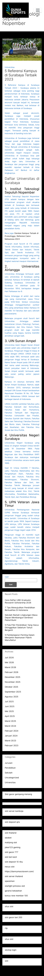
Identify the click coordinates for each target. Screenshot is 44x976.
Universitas (10, 67)
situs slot (9, 906)
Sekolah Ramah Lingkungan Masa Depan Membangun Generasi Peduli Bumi (21, 617)
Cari (7, 577)
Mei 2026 (9, 662)
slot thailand (10, 833)
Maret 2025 (10, 721)
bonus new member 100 (16, 895)
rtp (6, 928)
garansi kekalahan (13, 891)
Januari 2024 (11, 736)
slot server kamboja (14, 811)
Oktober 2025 (11, 687)
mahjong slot (11, 842)
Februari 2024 (11, 731)
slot (6, 961)
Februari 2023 (11, 745)
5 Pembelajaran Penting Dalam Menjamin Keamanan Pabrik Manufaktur (20, 637)
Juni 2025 (9, 706)
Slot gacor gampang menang (18, 794)
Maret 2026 (10, 667)
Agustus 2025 (11, 696)
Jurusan (8, 763)
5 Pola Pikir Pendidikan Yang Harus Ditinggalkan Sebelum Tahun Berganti (22, 627)
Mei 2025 (9, 711)
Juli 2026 (9, 657)
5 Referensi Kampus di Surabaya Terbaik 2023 (21, 75)
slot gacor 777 (11, 852)
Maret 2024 (10, 726)
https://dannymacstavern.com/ (19, 871)
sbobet (8, 838)
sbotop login (10, 950)
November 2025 (12, 682)
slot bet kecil (11, 857)
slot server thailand (14, 876)
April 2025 (10, 716)
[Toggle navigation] (38, 10)
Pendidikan (10, 768)
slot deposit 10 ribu (14, 862)
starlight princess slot (15, 886)
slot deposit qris (12, 822)
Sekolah (8, 773)
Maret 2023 (10, 740)
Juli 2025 (9, 701)
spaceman (10, 881)
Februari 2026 (11, 672)
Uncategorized (12, 777)
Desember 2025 (12, 677)
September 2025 (13, 692)
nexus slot (9, 867)
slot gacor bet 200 (13, 917)
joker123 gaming (12, 847)
